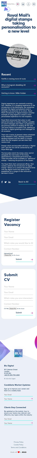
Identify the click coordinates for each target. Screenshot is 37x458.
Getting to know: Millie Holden (13, 93)
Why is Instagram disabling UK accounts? (13, 86)
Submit (19, 259)
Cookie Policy (18, 445)
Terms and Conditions (18, 447)
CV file (6, 308)
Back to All (23, 182)
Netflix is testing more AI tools (13, 79)
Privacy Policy (18, 442)
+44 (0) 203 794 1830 (12, 375)
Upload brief (8, 253)
